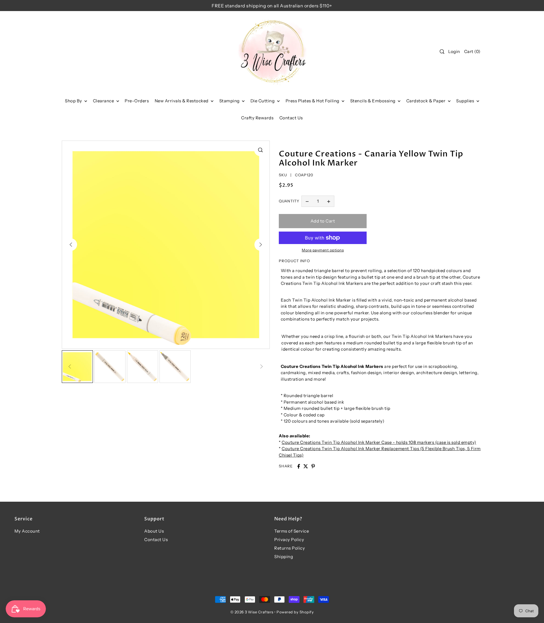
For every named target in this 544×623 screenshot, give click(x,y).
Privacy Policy (289, 539)
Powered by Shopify (295, 612)
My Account (27, 531)
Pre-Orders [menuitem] (137, 100)
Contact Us (156, 539)
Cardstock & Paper (426, 100)
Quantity (289, 201)
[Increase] (328, 201)
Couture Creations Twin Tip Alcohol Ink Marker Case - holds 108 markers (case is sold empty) (379, 442)
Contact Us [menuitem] (291, 117)
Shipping (283, 556)
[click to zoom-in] (260, 150)
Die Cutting (263, 100)
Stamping (230, 100)
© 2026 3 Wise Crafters (251, 612)
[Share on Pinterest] (313, 466)
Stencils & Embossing (373, 100)
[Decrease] (307, 201)
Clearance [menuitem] (104, 100)
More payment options (323, 250)
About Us (154, 531)
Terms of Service (291, 531)
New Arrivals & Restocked (182, 100)
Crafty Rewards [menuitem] (257, 117)
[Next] (260, 244)
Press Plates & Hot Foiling (313, 100)
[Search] (442, 51)
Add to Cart (323, 221)
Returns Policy (289, 548)
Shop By (74, 100)
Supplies (465, 100)
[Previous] (71, 244)
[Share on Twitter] (305, 466)
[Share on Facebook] (298, 466)
